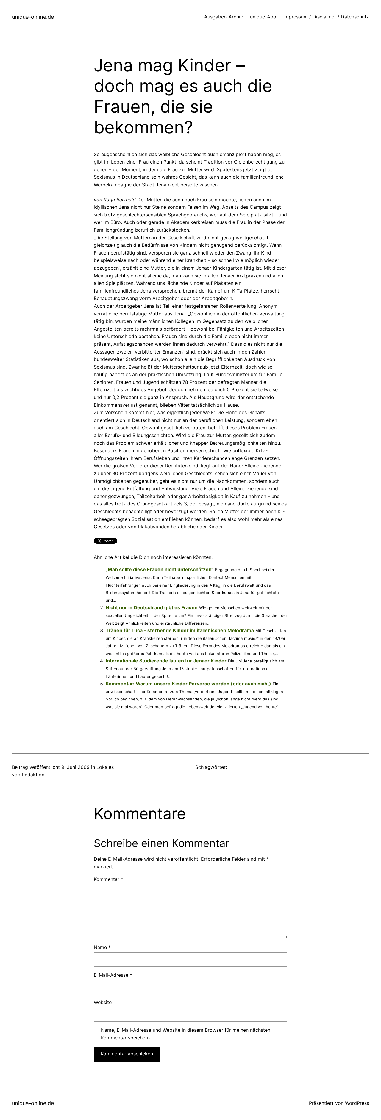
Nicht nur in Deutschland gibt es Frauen (152, 607)
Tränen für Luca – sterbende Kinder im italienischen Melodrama (180, 630)
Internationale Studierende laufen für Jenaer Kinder (166, 661)
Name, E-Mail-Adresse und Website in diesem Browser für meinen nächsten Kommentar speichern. (185, 1034)
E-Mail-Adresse (113, 975)
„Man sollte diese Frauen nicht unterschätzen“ (159, 569)
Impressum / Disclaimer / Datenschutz (326, 17)
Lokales (105, 767)
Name (102, 947)
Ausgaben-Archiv (223, 17)
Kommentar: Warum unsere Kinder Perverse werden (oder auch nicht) (188, 684)
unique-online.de (33, 17)
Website (103, 1002)
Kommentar (108, 879)
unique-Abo (263, 17)
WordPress (357, 1103)
